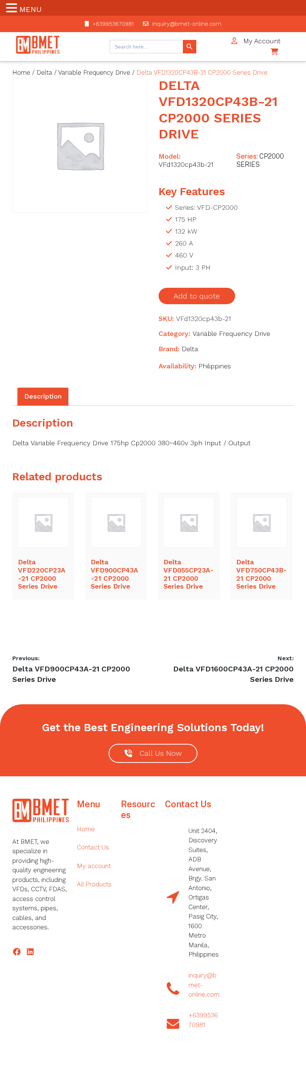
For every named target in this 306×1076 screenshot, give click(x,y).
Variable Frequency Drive (94, 72)
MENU (30, 9)
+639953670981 (113, 24)
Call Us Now (161, 753)
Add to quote (197, 295)
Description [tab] (43, 396)
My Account (261, 41)
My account (94, 866)
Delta (44, 72)
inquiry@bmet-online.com (186, 24)
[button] (12, 9)
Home (21, 72)
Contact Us (93, 847)
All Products (94, 884)
